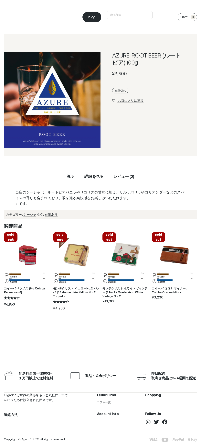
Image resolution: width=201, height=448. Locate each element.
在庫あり (51, 214)
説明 (70, 176)
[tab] (70, 176)
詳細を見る (94, 176)
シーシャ (29, 214)
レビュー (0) (123, 176)
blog (91, 17)
